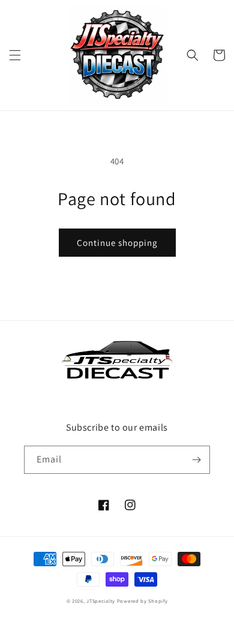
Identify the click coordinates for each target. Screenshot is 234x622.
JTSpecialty (100, 600)
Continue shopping (117, 242)
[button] (15, 55)
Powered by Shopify (142, 600)
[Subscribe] (196, 460)
